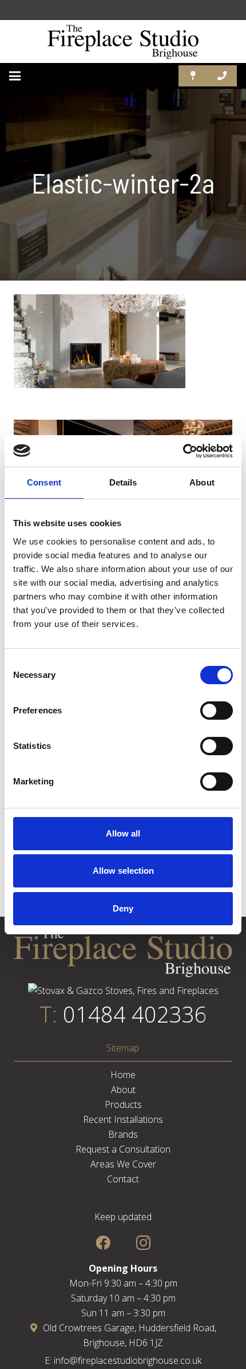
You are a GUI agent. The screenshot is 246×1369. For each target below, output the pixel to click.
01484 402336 (135, 1014)
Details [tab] (123, 482)
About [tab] (202, 482)
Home (123, 1074)
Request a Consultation (123, 1149)
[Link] (123, 42)
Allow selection (123, 870)
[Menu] (15, 76)
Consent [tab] (44, 482)
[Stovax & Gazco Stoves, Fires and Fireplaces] (123, 990)
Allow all (123, 833)
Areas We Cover (123, 1164)
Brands (123, 1134)
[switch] (216, 710)
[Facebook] (102, 1242)
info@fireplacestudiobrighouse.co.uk (127, 1360)
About (123, 1089)
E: (49, 1360)
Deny (123, 908)
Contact (123, 1179)
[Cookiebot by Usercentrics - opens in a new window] (183, 451)
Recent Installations (123, 1119)
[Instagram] (143, 1242)
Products (123, 1104)
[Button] (193, 75)
